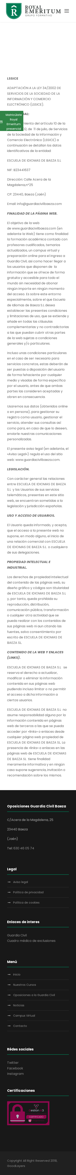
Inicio (16, 974)
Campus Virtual (24, 1016)
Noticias (18, 1005)
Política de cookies (26, 903)
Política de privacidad (28, 892)
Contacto (20, 1026)
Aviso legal (20, 882)
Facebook (15, 1068)
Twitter (13, 1062)
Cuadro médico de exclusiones (31, 940)
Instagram (15, 1073)
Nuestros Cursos (24, 985)
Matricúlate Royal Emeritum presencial (14, 122)
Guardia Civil (17, 935)
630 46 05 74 (23, 848)
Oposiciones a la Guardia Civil (34, 995)
